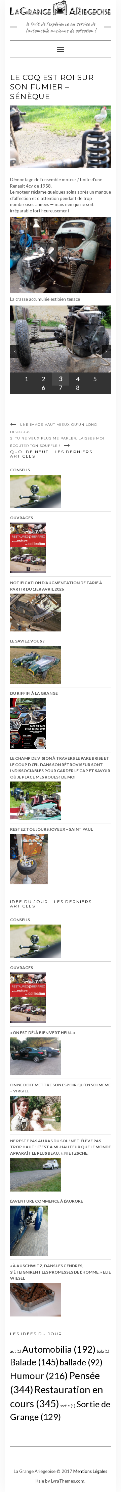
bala (103, 1351)
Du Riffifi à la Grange (34, 693)
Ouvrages (21, 517)
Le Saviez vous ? (27, 640)
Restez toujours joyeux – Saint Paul (51, 829)
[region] (60, 350)
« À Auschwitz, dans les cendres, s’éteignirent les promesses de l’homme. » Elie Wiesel (60, 1272)
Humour (39, 1375)
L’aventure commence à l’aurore (46, 1201)
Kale (40, 1481)
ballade (81, 1362)
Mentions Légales (90, 1471)
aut (15, 1351)
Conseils (20, 469)
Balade (34, 1362)
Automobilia (59, 1349)
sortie (67, 1406)
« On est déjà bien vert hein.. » (42, 1032)
